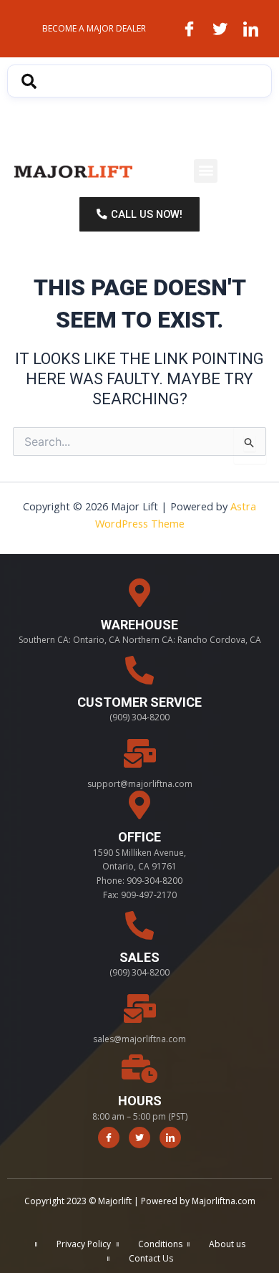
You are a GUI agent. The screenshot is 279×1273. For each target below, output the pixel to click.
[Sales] (139, 925)
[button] (205, 171)
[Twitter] (219, 28)
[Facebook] (189, 28)
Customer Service (139, 702)
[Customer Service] (139, 670)
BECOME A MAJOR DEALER (94, 28)
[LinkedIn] (250, 28)
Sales (139, 957)
